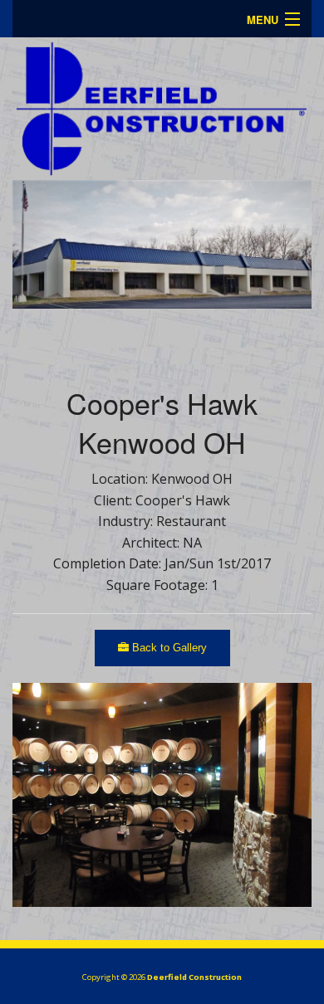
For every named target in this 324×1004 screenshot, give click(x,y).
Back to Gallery (168, 647)
